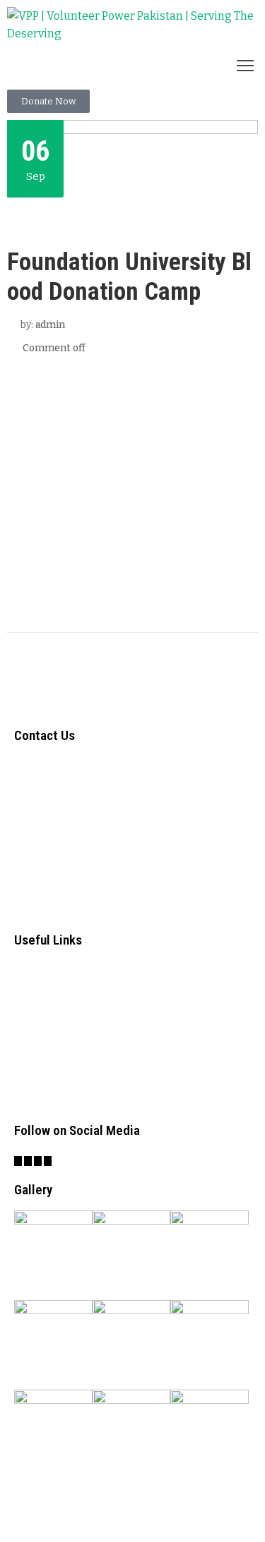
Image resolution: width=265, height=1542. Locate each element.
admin (50, 325)
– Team (35, 1024)
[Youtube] (48, 1161)
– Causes (40, 996)
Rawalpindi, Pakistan (81, 879)
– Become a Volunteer (80, 1079)
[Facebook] (18, 1161)
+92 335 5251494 (71, 847)
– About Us (47, 969)
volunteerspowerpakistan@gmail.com (124, 910)
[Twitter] (28, 1161)
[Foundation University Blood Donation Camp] (132, 488)
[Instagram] (38, 1161)
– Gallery (40, 1052)
